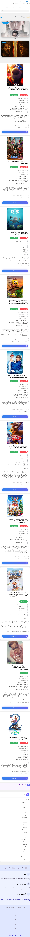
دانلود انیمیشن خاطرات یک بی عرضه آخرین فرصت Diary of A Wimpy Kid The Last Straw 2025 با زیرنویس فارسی (18, 595)
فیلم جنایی (25, 827)
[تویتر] (15, 928)
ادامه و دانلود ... (14, 132)
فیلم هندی (25, 844)
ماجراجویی (25, 846)
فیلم (4, 42)
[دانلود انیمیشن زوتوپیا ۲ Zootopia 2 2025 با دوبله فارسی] (15, 724)
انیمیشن (25, 127)
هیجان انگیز (24, 851)
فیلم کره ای (25, 841)
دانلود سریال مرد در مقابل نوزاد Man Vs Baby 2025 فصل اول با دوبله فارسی (18, 376)
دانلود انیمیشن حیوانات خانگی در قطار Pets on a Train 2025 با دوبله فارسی (18, 447)
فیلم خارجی (21, 7)
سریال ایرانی (24, 807)
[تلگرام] (15, 920)
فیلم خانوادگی (24, 829)
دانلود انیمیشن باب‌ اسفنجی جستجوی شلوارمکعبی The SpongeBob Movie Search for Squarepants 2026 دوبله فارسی (18, 303)
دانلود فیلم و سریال (26, 887)
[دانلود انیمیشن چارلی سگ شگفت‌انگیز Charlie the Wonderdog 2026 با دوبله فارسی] (15, 75)
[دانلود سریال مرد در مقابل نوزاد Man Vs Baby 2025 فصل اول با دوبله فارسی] (15, 362)
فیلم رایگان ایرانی (23, 856)
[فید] (15, 924)
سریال (7, 7)
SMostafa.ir (10, 935)
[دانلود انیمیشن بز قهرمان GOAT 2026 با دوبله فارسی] (15, 148)
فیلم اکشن (25, 822)
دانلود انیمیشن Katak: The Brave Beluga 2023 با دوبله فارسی (19, 233)
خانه (27, 7)
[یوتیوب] (15, 915)
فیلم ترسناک (24, 824)
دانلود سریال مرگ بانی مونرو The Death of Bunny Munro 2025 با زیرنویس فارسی (19, 667)
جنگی (26, 815)
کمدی (2, 887)
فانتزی (26, 820)
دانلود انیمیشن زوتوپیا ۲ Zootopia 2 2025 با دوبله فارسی (18, 738)
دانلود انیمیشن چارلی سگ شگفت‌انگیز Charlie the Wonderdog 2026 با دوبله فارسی (18, 89)
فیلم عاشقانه (24, 837)
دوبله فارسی (5, 22)
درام (18, 889)
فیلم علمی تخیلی (23, 839)
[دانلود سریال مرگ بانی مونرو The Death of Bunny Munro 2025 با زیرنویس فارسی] (15, 652)
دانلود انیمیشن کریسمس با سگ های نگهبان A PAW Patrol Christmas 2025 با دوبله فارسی (18, 520)
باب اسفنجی (20, 341)
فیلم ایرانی (14, 7)
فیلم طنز (25, 834)
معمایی (25, 849)
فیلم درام (25, 832)
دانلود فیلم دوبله (13, 889)
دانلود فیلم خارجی (19, 887)
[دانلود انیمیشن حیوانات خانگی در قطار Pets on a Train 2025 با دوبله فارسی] (15, 433)
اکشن (5, 887)
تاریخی (26, 812)
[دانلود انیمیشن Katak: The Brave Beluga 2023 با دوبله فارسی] (15, 219)
